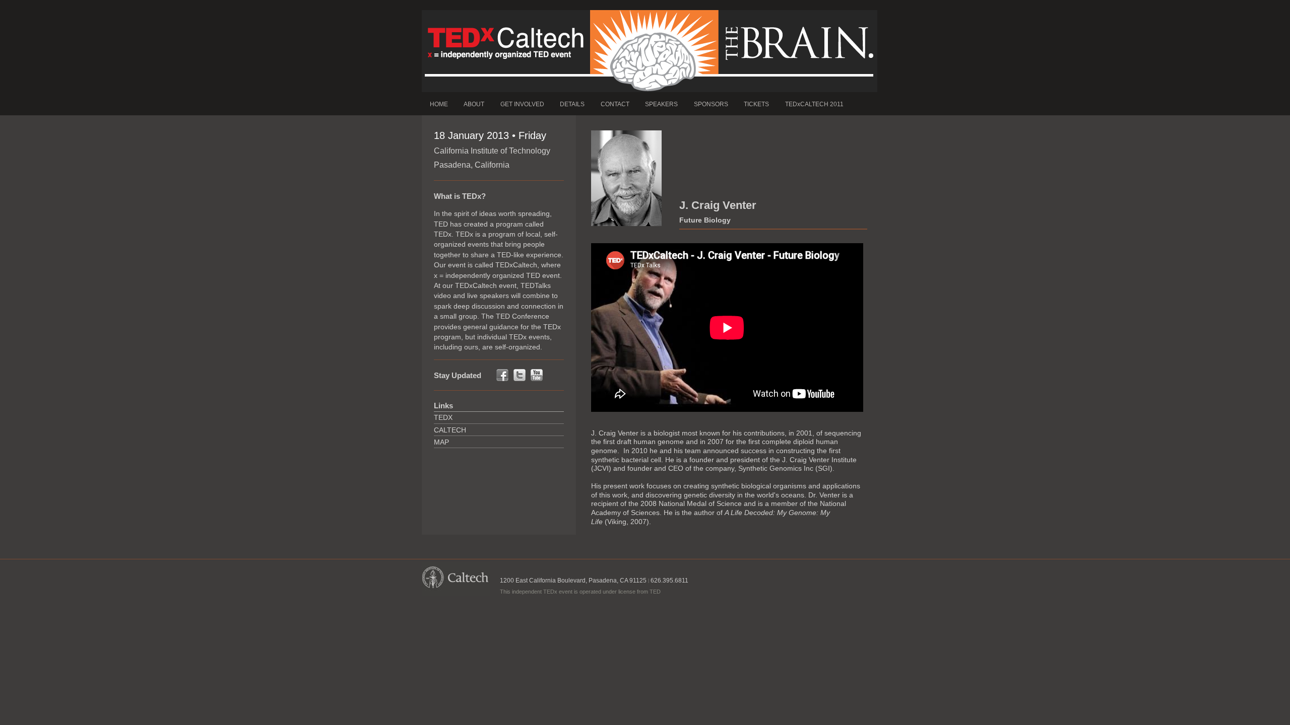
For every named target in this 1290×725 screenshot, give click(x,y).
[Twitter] (519, 379)
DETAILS (572, 104)
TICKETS (756, 104)
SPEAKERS (661, 104)
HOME (439, 104)
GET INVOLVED (522, 104)
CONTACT (615, 104)
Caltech (450, 430)
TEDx (443, 417)
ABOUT (474, 104)
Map (441, 442)
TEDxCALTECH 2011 (814, 104)
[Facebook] (502, 379)
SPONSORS (711, 104)
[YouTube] (536, 379)
